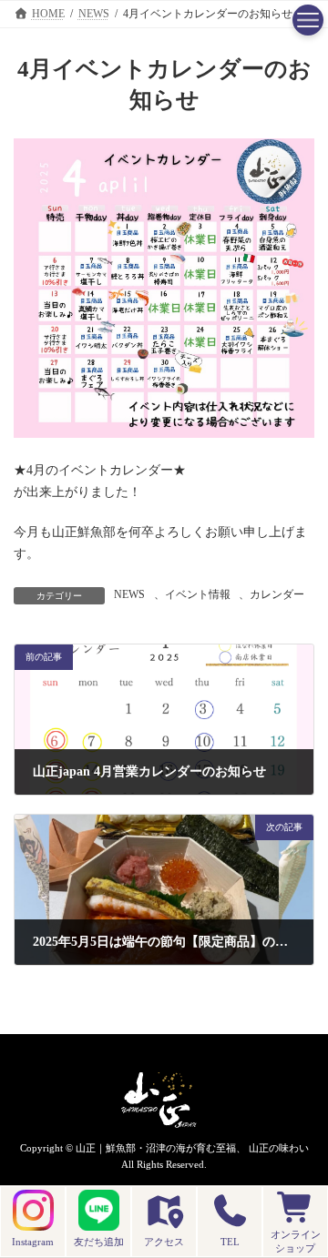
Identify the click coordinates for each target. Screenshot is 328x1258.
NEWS (129, 594)
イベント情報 (198, 594)
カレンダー (277, 594)
